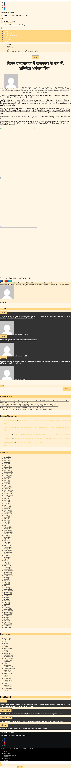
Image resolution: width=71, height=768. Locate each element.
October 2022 (8, 533)
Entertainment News (10, 755)
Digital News (7, 661)
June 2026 (7, 460)
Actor (5, 641)
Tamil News (7, 687)
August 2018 (7, 617)
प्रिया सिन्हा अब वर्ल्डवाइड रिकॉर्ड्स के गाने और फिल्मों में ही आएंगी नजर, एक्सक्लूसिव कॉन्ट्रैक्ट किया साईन (42, 434)
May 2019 (7, 602)
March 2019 (7, 605)
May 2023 (7, 522)
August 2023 (7, 517)
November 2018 (8, 612)
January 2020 (8, 589)
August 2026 (7, 457)
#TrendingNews (59, 90)
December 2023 (8, 510)
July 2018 (6, 619)
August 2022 (7, 537)
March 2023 (7, 525)
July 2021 (6, 559)
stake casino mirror (9, 442)
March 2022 (7, 545)
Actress (26, 92)
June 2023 (7, 520)
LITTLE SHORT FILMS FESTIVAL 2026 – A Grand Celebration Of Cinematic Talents (26, 409)
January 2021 (8, 569)
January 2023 (8, 528)
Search (2, 386)
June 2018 (7, 620)
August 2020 (7, 577)
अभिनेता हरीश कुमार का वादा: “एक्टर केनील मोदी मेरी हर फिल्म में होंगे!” (18, 340)
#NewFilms (36, 90)
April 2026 (7, 463)
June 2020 (7, 580)
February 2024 (8, 507)
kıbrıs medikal (8, 438)
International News (9, 668)
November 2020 (8, 572)
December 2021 (8, 550)
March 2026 (7, 465)
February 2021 (8, 567)
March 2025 (7, 485)
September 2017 (8, 625)
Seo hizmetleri (8, 434)
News (5, 677)
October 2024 (8, 493)
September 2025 (8, 475)
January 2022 (8, 549)
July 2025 (6, 478)
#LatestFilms (66, 89)
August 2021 (7, 557)
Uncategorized (8, 688)
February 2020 (8, 587)
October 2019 (8, 594)
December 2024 (8, 490)
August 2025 (7, 477)
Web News (7, 690)
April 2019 (7, 604)
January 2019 (8, 609)
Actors (35, 57)
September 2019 (8, 595)
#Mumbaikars (16, 90)
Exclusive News (8, 666)
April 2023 (7, 523)
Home (5, 752)
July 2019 (6, 599)
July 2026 (6, 458)
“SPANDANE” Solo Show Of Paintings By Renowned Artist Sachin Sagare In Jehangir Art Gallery (29, 404)
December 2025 (8, 470)
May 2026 (7, 462)
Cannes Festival (8, 658)
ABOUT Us (7, 753)
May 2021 (7, 562)
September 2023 (8, 515)
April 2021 (7, 564)
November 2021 (8, 552)
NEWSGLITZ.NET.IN (7, 12)
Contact (6, 760)
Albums (6, 646)
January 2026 (8, 468)
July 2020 (6, 579)
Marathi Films (8, 673)
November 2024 (8, 492)
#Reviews (44, 90)
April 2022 (7, 544)
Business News (8, 656)
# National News (41, 87)
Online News (7, 678)
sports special (7, 685)
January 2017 (8, 627)
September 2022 (8, 535)
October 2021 (8, 554)
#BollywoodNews (61, 87)
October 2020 (8, 574)
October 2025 (8, 473)
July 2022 (6, 539)
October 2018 (8, 614)
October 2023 (8, 513)
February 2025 (8, 487)
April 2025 (7, 483)
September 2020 (8, 575)
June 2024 (7, 500)
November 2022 (8, 532)
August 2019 (7, 597)
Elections (6, 663)
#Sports (50, 90)
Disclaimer (7, 758)
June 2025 (7, 480)
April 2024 (7, 503)
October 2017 (8, 624)
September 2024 (8, 495)
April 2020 (7, 584)
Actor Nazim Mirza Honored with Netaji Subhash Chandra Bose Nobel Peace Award (26, 283)
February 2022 (8, 547)
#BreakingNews (6, 89)
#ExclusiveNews (28, 89)
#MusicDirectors (26, 90)
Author (6, 650)
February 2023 (8, 527)
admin (22, 87)
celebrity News (8, 660)
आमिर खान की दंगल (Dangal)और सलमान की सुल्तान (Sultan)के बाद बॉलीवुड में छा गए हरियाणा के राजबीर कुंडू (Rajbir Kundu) (34, 284)
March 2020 (7, 585)
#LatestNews (7, 90)
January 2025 (8, 488)
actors (67, 90)
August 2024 (7, 497)
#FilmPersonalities (48, 89)
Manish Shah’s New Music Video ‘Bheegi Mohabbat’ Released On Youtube (22, 407)
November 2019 (8, 592)
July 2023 (6, 518)
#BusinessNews (16, 89)
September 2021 (8, 555)
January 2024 (8, 508)
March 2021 (7, 565)
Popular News (8, 680)
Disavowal (7, 757)
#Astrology (51, 87)
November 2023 (8, 512)
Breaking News (8, 655)
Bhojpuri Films (8, 653)
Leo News (7, 671)
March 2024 (7, 505)
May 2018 (7, 622)
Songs (5, 683)
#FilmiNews (37, 89)
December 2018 (8, 610)
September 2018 (8, 615)
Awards (6, 651)
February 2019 (8, 607)
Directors (32, 92)
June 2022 (7, 540)
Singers (46, 92)
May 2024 (7, 502)
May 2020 (7, 582)
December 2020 (8, 570)
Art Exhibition (8, 648)
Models (6, 675)
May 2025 (7, 482)
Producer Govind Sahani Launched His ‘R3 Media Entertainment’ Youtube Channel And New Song (29, 406)
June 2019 (7, 600)
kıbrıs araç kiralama (9, 427)
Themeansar (30, 748)
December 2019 (8, 590)
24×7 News (7, 638)
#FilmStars (58, 89)
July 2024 (6, 498)
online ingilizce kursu (10, 420)
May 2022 (7, 542)
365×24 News (8, 640)
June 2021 (7, 560)
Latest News (7, 670)
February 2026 (8, 467)
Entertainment (8, 665)
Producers (39, 92)
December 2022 (8, 530)
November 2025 (8, 472)
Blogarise (22, 748)
